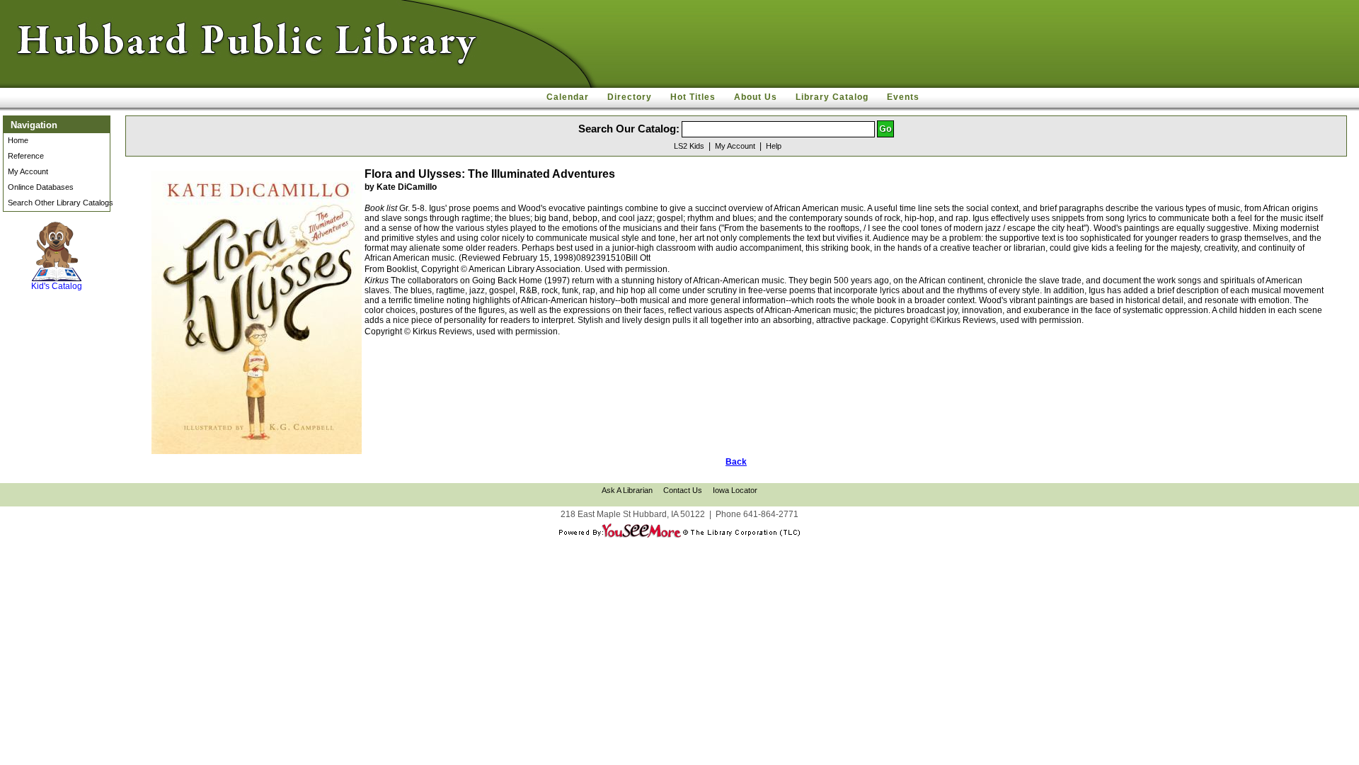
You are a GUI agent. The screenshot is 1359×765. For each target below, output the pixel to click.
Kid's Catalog (56, 272)
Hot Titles (693, 97)
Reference (26, 156)
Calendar (567, 97)
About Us (755, 97)
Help (773, 146)
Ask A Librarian (627, 490)
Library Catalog (832, 97)
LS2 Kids (689, 146)
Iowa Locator (735, 490)
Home (18, 140)
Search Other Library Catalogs (60, 202)
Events (903, 97)
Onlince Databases (41, 187)
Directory (629, 97)
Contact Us (682, 490)
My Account (28, 171)
